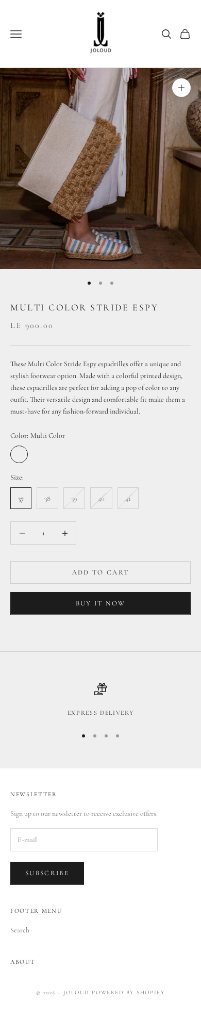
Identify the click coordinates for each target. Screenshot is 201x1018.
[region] (100, 700)
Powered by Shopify (128, 992)
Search (19, 930)
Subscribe (47, 873)
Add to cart (100, 572)
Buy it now (100, 603)
